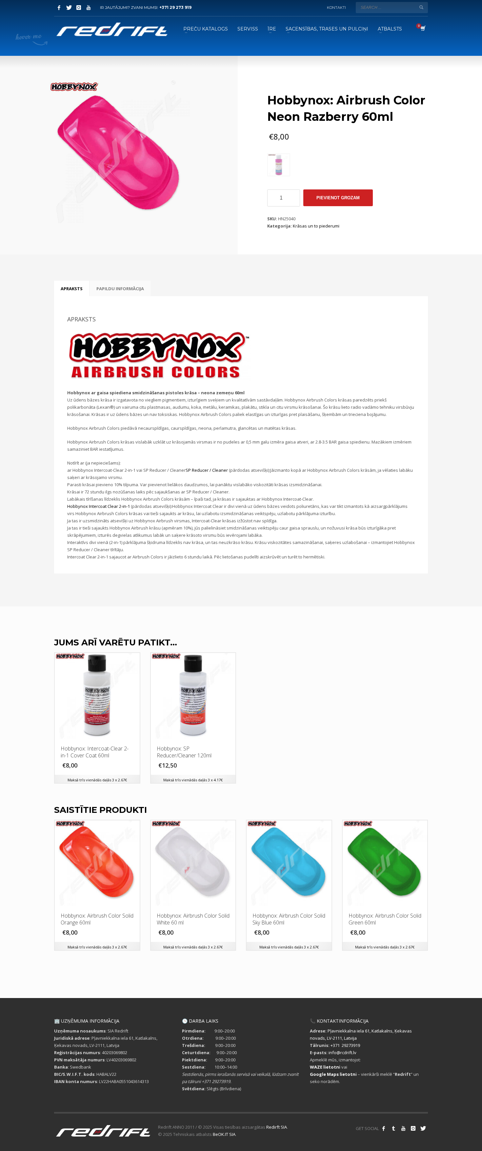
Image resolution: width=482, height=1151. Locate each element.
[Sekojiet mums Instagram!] (413, 1128)
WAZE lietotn (324, 1067)
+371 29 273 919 (175, 7)
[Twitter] (69, 7)
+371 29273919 (345, 1045)
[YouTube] (88, 7)
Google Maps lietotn (332, 1074)
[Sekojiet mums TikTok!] (393, 1128)
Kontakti (336, 7)
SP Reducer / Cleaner (207, 470)
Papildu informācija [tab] (120, 289)
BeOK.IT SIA (224, 1134)
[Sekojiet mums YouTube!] (403, 1128)
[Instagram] (79, 7)
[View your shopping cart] (422, 29)
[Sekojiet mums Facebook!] (384, 1128)
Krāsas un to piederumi (316, 226)
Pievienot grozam (338, 197)
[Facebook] (59, 7)
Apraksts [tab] (72, 289)
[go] (421, 7)
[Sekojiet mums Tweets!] (423, 1128)
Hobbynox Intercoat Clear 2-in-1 (98, 506)
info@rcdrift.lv (342, 1052)
